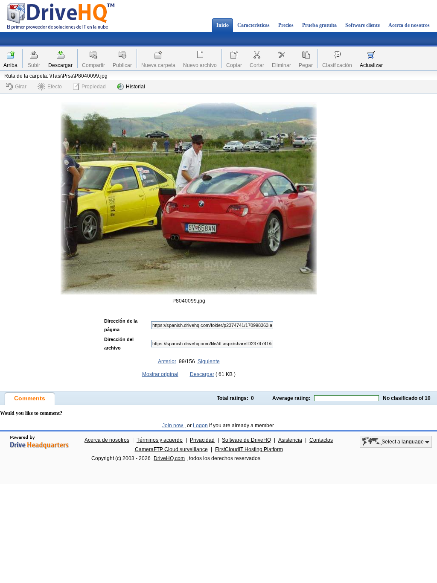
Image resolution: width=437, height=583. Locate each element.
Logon (200, 426)
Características (253, 25)
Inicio (222, 25)
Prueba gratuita (319, 25)
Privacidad (202, 440)
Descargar (60, 65)
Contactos (321, 440)
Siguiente (209, 361)
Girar (20, 87)
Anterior (167, 361)
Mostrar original (160, 374)
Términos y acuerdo (160, 440)
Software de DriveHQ (246, 440)
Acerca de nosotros (409, 25)
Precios (286, 25)
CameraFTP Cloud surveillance (171, 449)
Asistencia (290, 440)
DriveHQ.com (169, 458)
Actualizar (371, 65)
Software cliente (362, 25)
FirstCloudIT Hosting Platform (249, 449)
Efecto (54, 87)
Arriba (10, 65)
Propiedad (94, 87)
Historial (135, 87)
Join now (173, 426)
